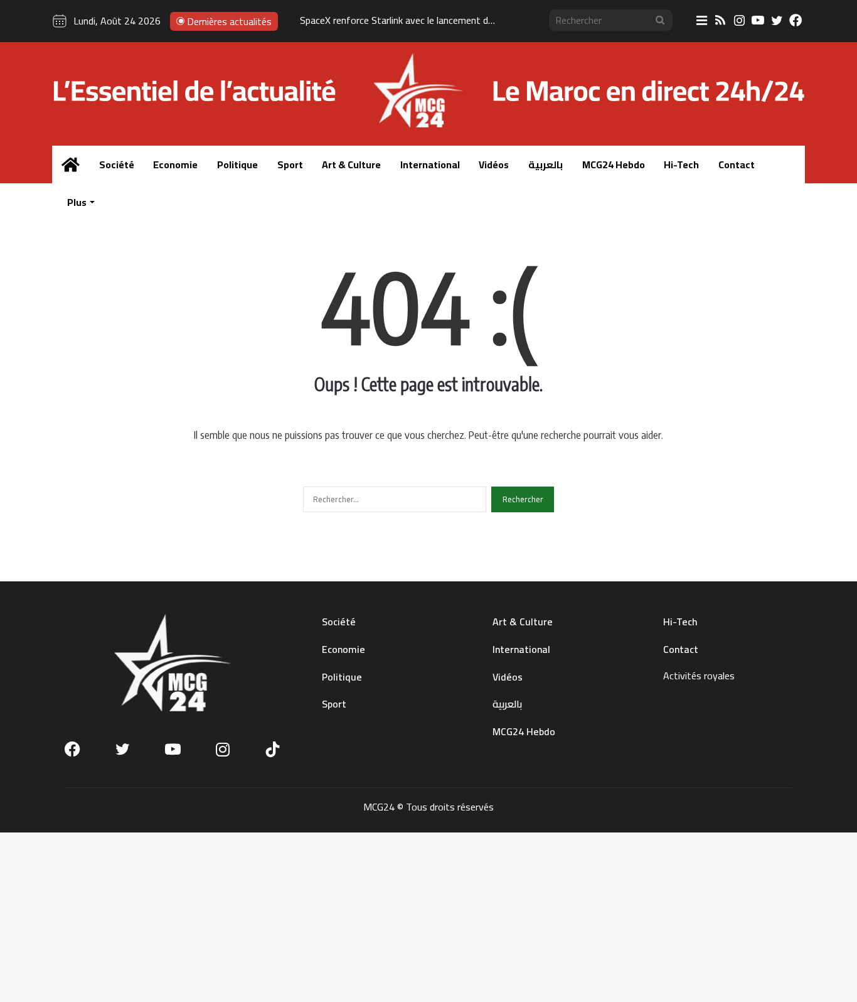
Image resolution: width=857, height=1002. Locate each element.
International (430, 164)
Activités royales (699, 675)
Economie (175, 164)
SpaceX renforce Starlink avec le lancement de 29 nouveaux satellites (446, 20)
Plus (77, 202)
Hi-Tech (681, 164)
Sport (290, 164)
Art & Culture (351, 164)
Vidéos (494, 164)
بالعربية (545, 164)
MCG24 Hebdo (613, 164)
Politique (237, 164)
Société (116, 164)
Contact (736, 164)
